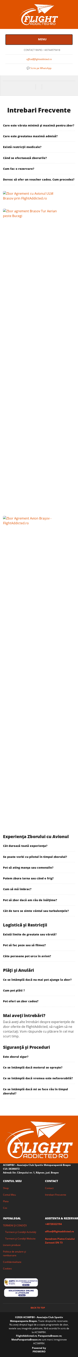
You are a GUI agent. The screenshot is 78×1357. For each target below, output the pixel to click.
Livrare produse (12, 1245)
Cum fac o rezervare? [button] (18, 169)
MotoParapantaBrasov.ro (26, 1339)
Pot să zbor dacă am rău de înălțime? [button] (30, 900)
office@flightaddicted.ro (39, 59)
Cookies (7, 1268)
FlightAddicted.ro (26, 1335)
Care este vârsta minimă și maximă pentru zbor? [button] (38, 125)
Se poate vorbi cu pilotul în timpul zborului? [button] (35, 857)
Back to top (38, 1307)
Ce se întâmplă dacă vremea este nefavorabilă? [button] (38, 1078)
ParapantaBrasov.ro (49, 1335)
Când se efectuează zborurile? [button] (25, 158)
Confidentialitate (12, 1262)
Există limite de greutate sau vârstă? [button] (30, 934)
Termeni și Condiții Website (20, 1238)
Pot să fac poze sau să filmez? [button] (24, 945)
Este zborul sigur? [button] (15, 1057)
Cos (5, 1208)
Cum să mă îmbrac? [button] (17, 889)
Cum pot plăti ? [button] (14, 990)
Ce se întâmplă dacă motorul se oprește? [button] (32, 1067)
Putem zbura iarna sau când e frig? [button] (28, 878)
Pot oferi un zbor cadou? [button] (20, 1001)
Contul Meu (9, 1194)
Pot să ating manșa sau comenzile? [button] (28, 867)
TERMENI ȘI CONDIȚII (15, 1225)
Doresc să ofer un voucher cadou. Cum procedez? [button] (38, 179)
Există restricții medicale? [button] (22, 147)
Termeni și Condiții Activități (20, 1232)
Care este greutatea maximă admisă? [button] (30, 136)
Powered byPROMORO (39, 1349)
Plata (6, 1201)
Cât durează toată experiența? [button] (25, 846)
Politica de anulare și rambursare (14, 1253)
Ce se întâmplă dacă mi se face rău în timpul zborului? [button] (35, 1091)
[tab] (39, 125)
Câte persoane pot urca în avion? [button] (27, 956)
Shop (6, 1188)
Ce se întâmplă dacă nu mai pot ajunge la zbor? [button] (37, 980)
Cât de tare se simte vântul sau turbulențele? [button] (36, 911)
